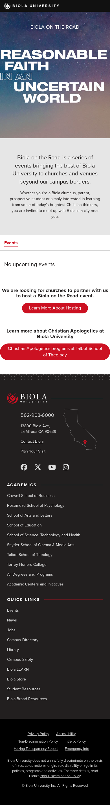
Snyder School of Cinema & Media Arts (40, 544)
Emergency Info (77, 749)
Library (13, 649)
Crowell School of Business (31, 495)
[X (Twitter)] (37, 467)
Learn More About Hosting (55, 308)
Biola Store (16, 679)
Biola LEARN (18, 669)
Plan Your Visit (33, 451)
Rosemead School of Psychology (35, 505)
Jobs (11, 630)
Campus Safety (20, 659)
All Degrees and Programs (30, 574)
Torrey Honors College (27, 564)
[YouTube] (52, 467)
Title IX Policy (75, 741)
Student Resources (24, 689)
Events (11, 243)
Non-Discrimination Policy (37, 741)
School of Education (24, 525)
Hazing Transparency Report (36, 749)
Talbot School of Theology (29, 554)
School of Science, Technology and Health (43, 535)
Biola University (36, 6)
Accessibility (66, 734)
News (12, 620)
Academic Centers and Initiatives (35, 584)
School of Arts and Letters (29, 515)
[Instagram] (66, 467)
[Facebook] (24, 467)
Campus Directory (22, 639)
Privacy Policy (38, 734)
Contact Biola (32, 441)
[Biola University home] (55, 398)
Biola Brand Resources (27, 699)
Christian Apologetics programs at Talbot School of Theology (55, 352)
